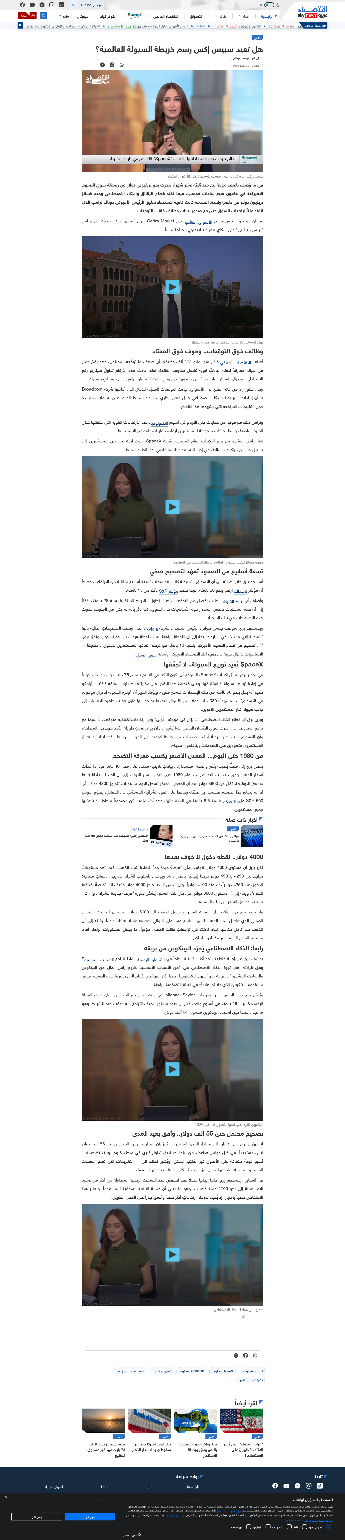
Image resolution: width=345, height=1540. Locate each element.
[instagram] (308, 1487)
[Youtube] (32, 5)
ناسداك (240, 590)
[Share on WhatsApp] (121, 65)
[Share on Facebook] (112, 65)
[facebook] (275, 1487)
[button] (86, 5)
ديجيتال (82, 16)
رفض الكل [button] (37, 1517)
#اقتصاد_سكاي (315, 25)
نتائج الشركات (231, 601)
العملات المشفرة (99, 959)
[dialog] (172, 1516)
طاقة (104, 1486)
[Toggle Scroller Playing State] (20, 25)
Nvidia (152, 628)
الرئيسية (267, 16)
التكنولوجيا (159, 422)
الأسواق (196, 16)
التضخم (229, 801)
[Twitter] (42, 5)
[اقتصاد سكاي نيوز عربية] (303, 12)
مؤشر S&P (168, 590)
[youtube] (286, 1486)
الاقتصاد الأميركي (235, 362)
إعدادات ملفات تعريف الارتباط (318, 1520)
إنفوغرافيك (108, 16)
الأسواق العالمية (198, 221)
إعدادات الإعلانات (173, 1515)
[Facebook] (22, 5)
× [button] (6, 1497)
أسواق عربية (54, 1486)
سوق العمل (146, 654)
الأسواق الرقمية (151, 959)
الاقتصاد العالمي (165, 16)
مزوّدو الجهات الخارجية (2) (229, 1511)
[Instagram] (52, 5)
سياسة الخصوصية (294, 1520)
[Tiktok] (61, 5)
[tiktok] (320, 1487)
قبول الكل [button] (90, 1517)
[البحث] (43, 15)
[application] (172, 121)
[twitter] (297, 1487)
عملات (295, 25)
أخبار (150, 1486)
